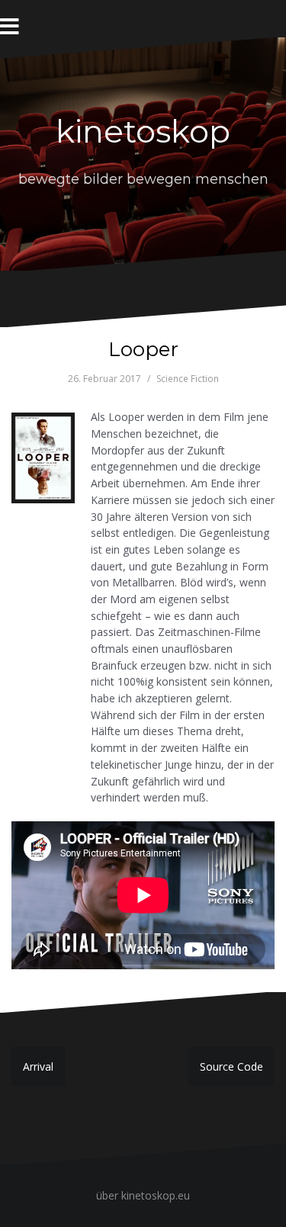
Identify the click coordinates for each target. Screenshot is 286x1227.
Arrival (38, 1066)
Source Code (231, 1066)
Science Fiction (187, 378)
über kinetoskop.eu (143, 1195)
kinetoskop (143, 131)
